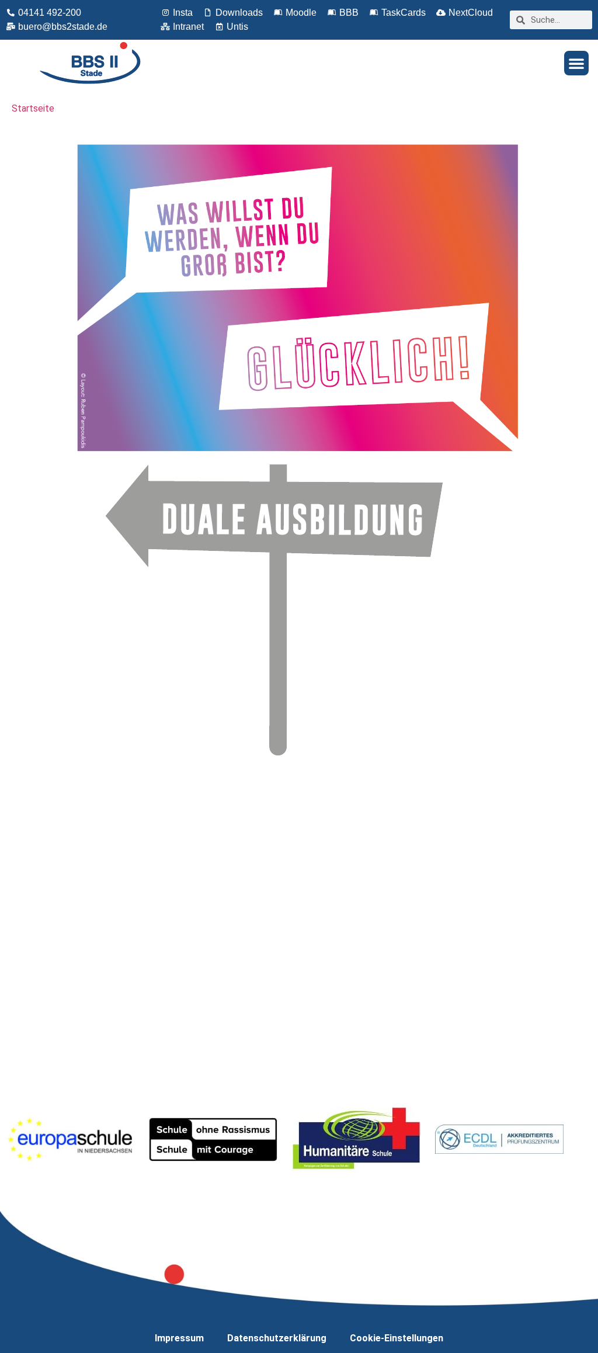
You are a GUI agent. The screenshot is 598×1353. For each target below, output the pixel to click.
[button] (576, 63)
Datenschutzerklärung (276, 1338)
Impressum (179, 1338)
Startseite (33, 108)
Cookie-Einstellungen (396, 1338)
